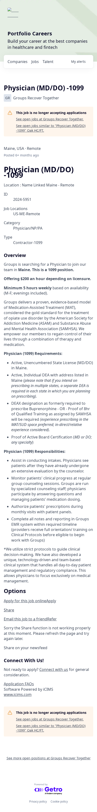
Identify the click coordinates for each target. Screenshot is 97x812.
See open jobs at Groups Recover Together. (50, 119)
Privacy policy (38, 801)
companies (18, 61)
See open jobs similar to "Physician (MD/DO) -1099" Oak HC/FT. (50, 128)
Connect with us (53, 669)
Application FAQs (19, 683)
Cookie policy (59, 801)
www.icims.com (18, 694)
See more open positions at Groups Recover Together (49, 758)
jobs (35, 61)
